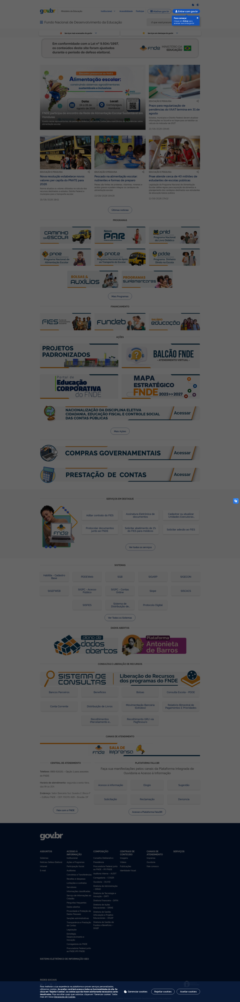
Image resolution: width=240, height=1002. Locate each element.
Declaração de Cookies (64, 996)
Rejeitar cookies (163, 991)
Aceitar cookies (188, 991)
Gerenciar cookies (137, 991)
